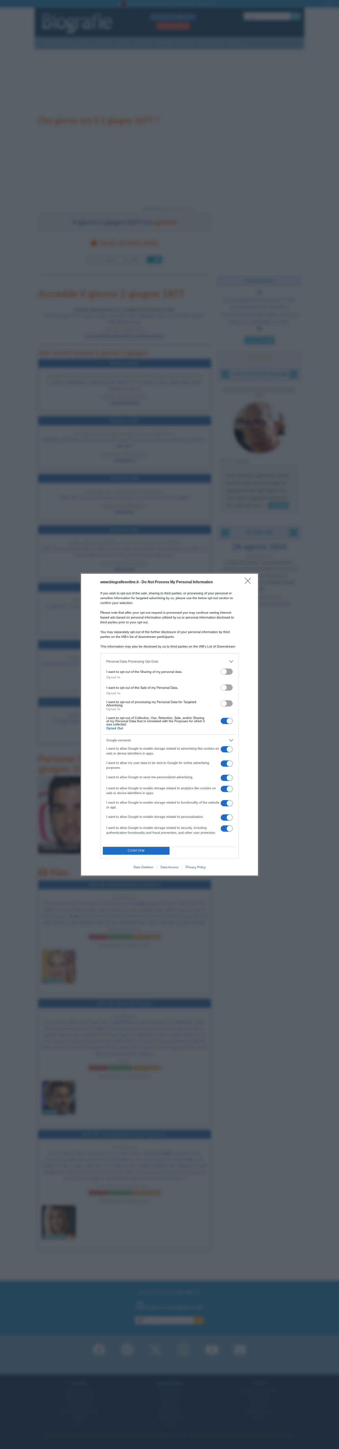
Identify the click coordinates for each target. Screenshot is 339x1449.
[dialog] (169, 724)
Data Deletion (143, 867)
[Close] (249, 582)
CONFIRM (136, 850)
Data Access (169, 867)
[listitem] (169, 661)
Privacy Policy (196, 867)
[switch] (227, 672)
